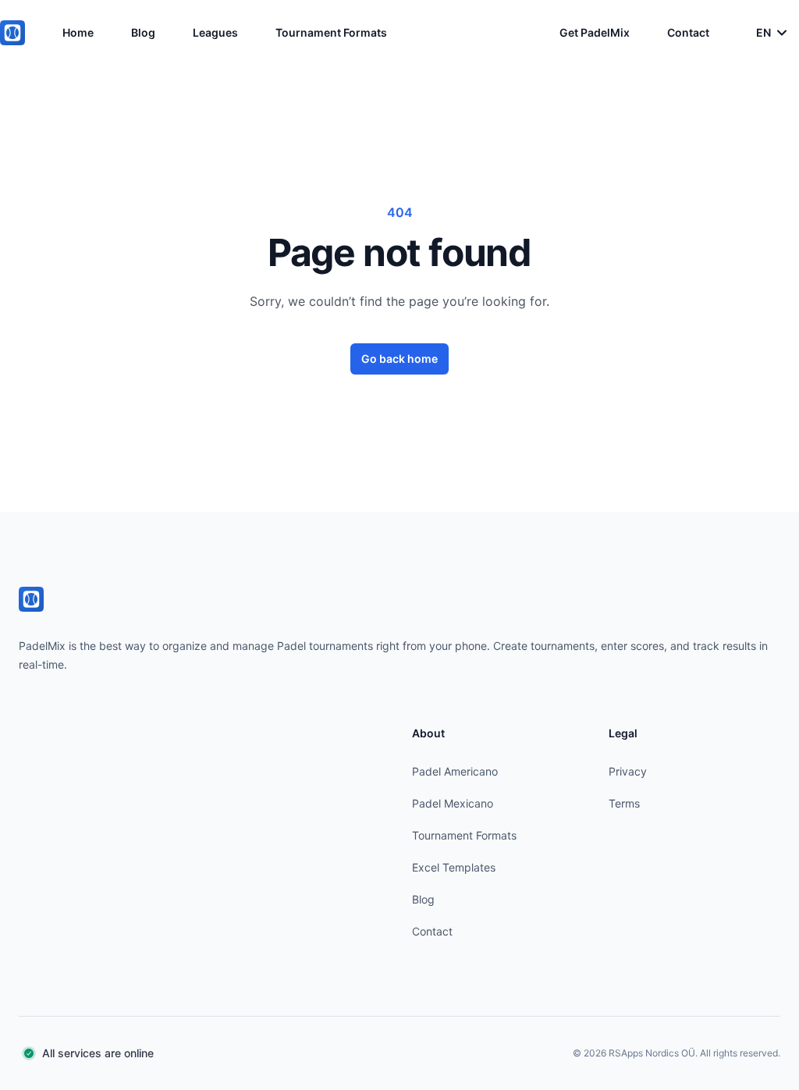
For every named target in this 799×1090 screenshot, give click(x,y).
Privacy (628, 771)
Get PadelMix (594, 32)
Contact (688, 32)
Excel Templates (453, 867)
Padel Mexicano (452, 803)
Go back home (399, 358)
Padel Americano (455, 771)
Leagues (215, 32)
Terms (624, 803)
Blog (143, 32)
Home (78, 32)
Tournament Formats (331, 32)
